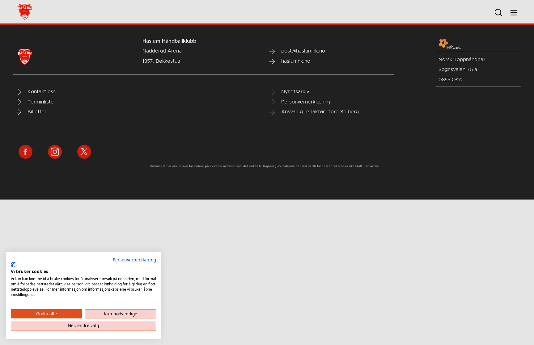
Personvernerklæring (134, 260)
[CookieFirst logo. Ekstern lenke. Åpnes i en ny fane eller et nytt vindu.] (13, 264)
